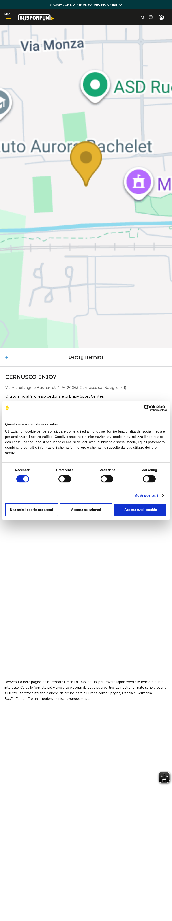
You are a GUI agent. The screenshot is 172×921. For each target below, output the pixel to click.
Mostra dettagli (146, 495)
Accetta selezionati (86, 510)
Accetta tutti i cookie (140, 510)
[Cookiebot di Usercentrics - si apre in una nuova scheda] (147, 408)
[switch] (64, 478)
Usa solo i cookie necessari (31, 510)
